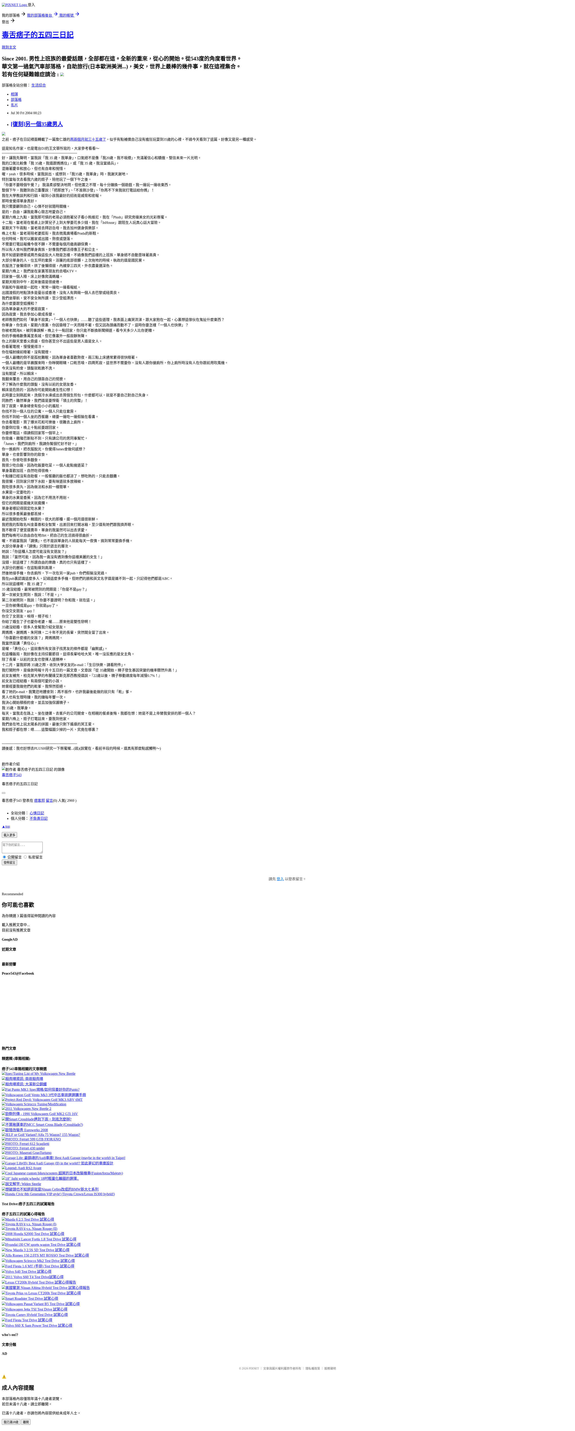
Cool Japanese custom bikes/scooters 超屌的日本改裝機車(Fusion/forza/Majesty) (64, 1173)
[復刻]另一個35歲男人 (37, 124)
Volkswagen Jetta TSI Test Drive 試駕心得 (36, 1309)
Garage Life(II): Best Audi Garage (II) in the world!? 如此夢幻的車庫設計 (59, 1163)
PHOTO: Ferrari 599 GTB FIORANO (33, 1139)
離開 (26, 1422)
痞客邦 (39, 800)
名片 (14, 105)
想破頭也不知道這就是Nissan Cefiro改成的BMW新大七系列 (52, 1189)
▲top (6, 826)
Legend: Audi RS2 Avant (23, 1168)
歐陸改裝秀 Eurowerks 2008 (26, 1130)
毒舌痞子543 (12, 775)
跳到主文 (9, 47)
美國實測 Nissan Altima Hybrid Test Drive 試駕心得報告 (47, 1288)
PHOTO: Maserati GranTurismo (28, 1153)
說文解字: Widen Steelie (23, 1184)
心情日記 (37, 813)
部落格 (16, 100)
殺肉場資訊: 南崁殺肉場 (24, 1079)
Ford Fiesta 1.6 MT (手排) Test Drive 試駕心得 (39, 1266)
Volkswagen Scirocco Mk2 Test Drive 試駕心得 (40, 1261)
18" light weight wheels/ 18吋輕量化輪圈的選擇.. (42, 1178)
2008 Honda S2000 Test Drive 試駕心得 (34, 1234)
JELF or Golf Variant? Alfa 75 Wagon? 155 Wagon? (42, 1135)
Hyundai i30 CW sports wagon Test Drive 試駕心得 (43, 1245)
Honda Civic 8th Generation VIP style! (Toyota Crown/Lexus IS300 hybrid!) (60, 1194)
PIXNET (254, 1368)
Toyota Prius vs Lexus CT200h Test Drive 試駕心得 (43, 1293)
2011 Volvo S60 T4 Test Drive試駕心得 (34, 1277)
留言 (49, 800)
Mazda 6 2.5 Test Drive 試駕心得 (29, 1219)
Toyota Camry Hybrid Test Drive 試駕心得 (36, 1315)
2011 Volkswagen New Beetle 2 (28, 1109)
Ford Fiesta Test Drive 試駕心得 (28, 1320)
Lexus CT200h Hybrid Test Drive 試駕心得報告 (40, 1282)
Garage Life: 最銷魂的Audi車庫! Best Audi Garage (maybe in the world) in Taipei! (65, 1158)
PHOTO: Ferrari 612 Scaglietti (27, 1144)
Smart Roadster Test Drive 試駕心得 (31, 1298)
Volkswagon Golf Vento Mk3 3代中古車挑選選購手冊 (45, 1095)
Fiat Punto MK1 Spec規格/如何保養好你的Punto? (42, 1089)
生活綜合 (38, 85)
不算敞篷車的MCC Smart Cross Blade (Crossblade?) (44, 1125)
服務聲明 (330, 1368)
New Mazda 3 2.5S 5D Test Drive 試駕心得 (37, 1250)
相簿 (14, 94)
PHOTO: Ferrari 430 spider (25, 1148)
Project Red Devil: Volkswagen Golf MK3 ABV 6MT (44, 1100)
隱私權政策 (312, 1368)
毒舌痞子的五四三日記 (38, 35)
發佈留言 (9, 862)
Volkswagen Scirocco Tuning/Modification (35, 1104)
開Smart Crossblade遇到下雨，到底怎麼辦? (38, 1119)
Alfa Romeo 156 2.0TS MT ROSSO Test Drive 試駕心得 (47, 1255)
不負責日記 (39, 818)
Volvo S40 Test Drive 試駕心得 (28, 1271)
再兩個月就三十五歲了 (88, 139)
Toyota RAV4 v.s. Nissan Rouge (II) (31, 1229)
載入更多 (9, 835)
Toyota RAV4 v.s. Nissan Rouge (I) (30, 1224)
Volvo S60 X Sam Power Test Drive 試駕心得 (38, 1325)
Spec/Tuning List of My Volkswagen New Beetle (40, 1073)
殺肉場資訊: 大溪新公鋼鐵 (26, 1084)
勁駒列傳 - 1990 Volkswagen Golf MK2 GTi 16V (41, 1114)
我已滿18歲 (11, 1422)
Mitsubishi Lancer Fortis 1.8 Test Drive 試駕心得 (40, 1239)
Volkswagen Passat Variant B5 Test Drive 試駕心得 (42, 1304)
